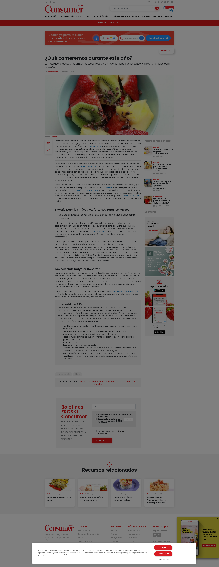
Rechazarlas (163, 554)
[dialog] (114, 553)
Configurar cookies (164, 559)
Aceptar (163, 547)
